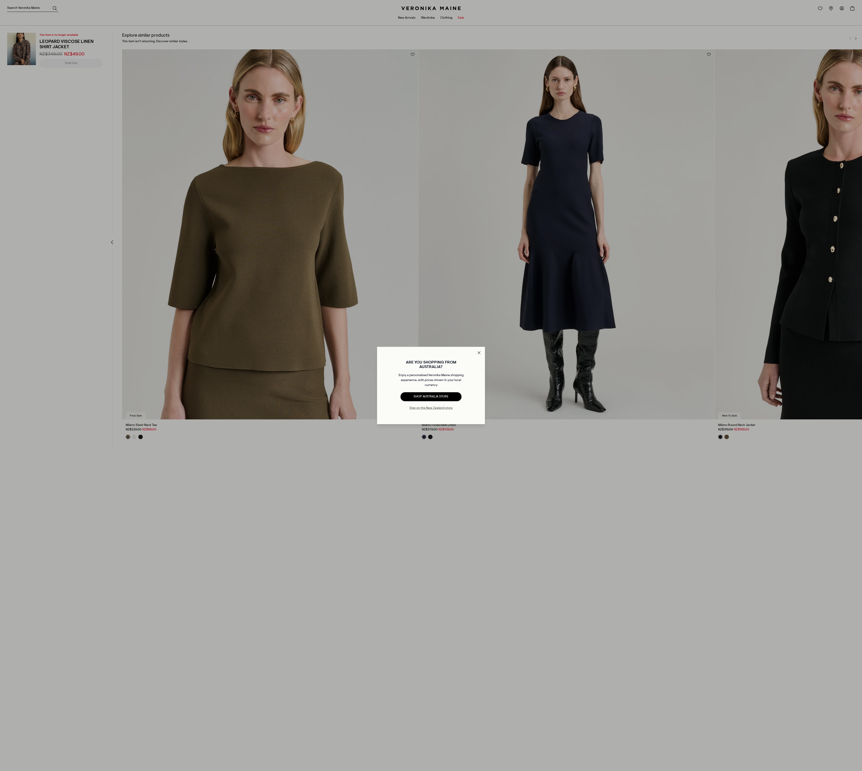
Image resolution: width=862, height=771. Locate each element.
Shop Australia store (431, 396)
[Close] (479, 352)
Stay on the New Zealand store (431, 408)
